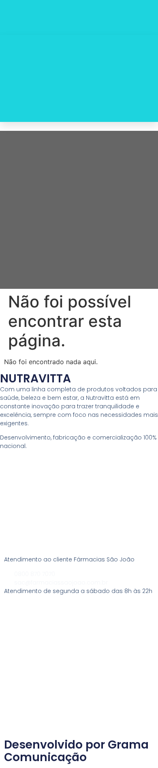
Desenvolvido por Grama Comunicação (76, 751)
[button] (143, 78)
